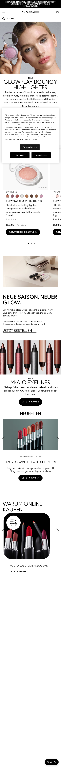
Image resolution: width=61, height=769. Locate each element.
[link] (30, 544)
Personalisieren (30, 147)
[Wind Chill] (22, 196)
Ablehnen (20, 155)
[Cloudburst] (27, 196)
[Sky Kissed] (7, 196)
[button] (52, 762)
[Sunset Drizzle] (12, 196)
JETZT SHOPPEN (30, 402)
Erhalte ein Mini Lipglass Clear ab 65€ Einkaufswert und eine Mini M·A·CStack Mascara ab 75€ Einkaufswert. (31, 4)
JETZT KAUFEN (18, 571)
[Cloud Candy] (17, 196)
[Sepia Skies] (36, 196)
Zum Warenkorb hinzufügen (23, 232)
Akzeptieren (41, 155)
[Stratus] (41, 196)
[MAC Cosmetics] (31, 12)
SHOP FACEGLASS (30, 488)
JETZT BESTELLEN (17, 330)
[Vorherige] (53, 196)
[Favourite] (57, 196)
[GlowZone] (31, 196)
